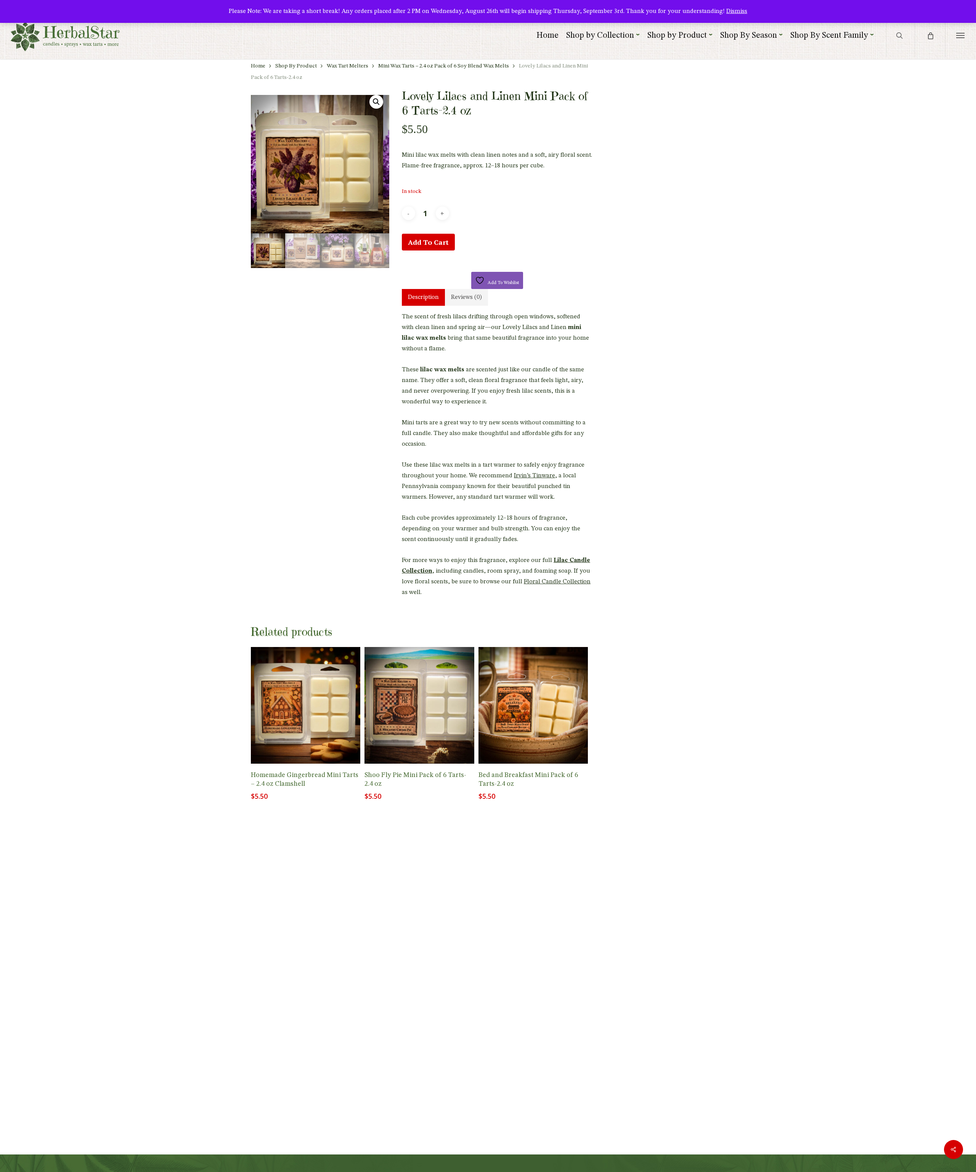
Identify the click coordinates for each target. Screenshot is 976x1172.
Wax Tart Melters (347, 66)
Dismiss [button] (736, 11)
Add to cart (428, 242)
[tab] (423, 297)
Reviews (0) (466, 297)
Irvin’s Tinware (534, 476)
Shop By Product (296, 66)
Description (423, 297)
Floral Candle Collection (557, 582)
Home (258, 66)
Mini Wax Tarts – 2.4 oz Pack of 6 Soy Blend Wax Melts (443, 66)
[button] (960, 35)
